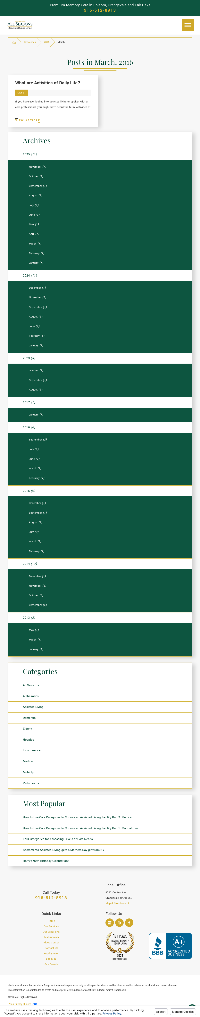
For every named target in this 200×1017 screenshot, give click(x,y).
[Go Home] (14, 42)
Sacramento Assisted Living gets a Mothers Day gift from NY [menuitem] (63, 850)
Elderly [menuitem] (27, 729)
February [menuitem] (36, 253)
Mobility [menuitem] (28, 772)
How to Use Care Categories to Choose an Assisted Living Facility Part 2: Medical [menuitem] (77, 817)
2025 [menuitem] (30, 154)
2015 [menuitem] (29, 491)
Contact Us (51, 948)
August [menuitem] (35, 196)
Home (51, 921)
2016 (46, 42)
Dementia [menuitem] (29, 718)
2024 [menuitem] (30, 275)
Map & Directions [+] (117, 903)
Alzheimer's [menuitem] (31, 696)
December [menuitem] (37, 288)
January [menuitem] (36, 263)
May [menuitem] (34, 224)
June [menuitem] (34, 215)
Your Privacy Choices (20, 1004)
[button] (188, 25)
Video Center (51, 943)
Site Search (51, 964)
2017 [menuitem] (29, 402)
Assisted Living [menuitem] (33, 707)
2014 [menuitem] (30, 564)
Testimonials (51, 937)
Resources (30, 42)
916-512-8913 (100, 10)
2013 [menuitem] (29, 618)
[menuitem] (51, 921)
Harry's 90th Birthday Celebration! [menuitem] (46, 861)
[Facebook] (129, 922)
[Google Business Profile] (109, 922)
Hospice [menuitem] (28, 740)
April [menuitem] (34, 234)
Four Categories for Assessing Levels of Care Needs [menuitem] (58, 839)
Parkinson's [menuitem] (31, 783)
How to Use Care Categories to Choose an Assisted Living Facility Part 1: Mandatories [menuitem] (80, 828)
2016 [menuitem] (29, 427)
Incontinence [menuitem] (31, 750)
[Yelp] (119, 922)
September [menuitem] (38, 186)
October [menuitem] (36, 176)
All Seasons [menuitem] (31, 685)
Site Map (51, 959)
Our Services (51, 926)
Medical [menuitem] (28, 761)
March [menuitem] (35, 244)
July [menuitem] (33, 205)
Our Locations (51, 932)
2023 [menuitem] (29, 358)
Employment (51, 954)
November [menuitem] (37, 167)
